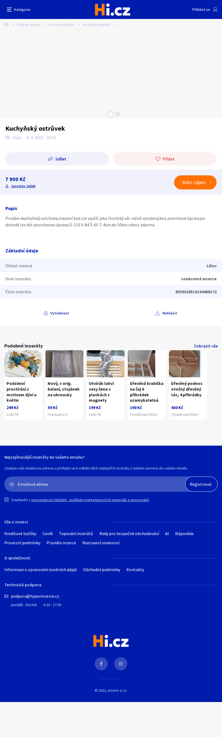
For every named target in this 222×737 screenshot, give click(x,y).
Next (117, 114)
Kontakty (135, 569)
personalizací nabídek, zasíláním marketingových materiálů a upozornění (90, 499)
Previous (104, 114)
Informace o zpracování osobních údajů (40, 569)
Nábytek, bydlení (28, 24)
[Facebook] (101, 663)
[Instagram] (120, 663)
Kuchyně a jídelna (61, 24)
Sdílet (60, 159)
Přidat (169, 159)
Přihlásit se (201, 9)
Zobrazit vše (206, 346)
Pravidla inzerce (61, 542)
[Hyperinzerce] (113, 10)
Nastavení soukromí (100, 542)
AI (167, 533)
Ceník (48, 533)
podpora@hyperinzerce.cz (35, 596)
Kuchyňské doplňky (96, 24)
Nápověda (184, 533)
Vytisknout (59, 313)
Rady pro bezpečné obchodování (129, 533)
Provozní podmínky (22, 542)
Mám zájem (194, 182)
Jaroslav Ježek (23, 186)
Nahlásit (169, 313)
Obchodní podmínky (101, 569)
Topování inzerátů (76, 533)
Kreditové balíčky (20, 533)
